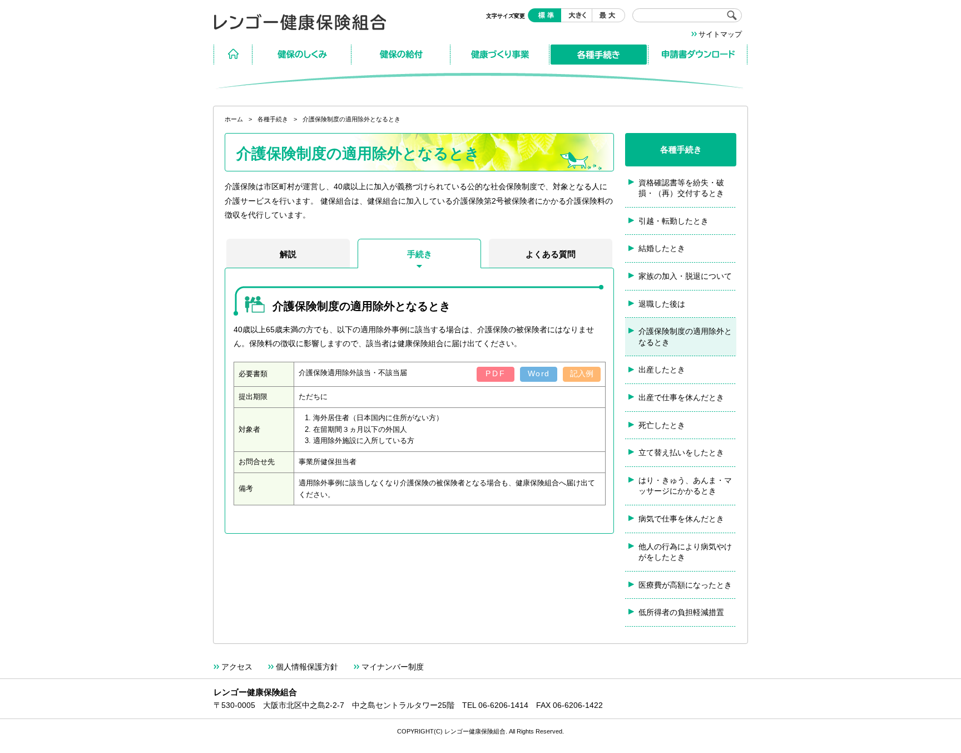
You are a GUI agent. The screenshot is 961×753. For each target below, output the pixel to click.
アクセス (236, 666)
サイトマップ (720, 34)
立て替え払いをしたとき (681, 452)
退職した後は (661, 303)
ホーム (233, 55)
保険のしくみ (301, 55)
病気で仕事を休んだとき (681, 518)
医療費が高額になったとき (685, 584)
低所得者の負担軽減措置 (681, 612)
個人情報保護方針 (307, 666)
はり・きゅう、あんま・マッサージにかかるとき (685, 486)
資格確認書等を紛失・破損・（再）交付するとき (681, 188)
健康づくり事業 (499, 55)
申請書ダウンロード (697, 55)
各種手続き (598, 55)
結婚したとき (661, 248)
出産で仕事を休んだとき (681, 397)
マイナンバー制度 (392, 666)
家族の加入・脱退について (685, 276)
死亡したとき (661, 425)
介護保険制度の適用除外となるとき (685, 337)
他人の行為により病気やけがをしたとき (685, 552)
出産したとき (661, 369)
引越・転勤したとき (673, 220)
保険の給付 (400, 55)
